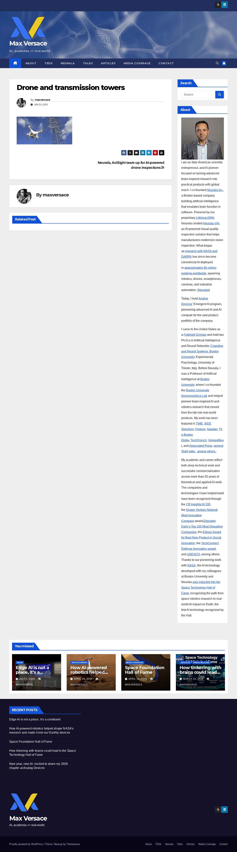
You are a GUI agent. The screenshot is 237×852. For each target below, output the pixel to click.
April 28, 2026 (83, 679)
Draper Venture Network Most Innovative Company (199, 515)
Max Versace (28, 43)
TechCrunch (199, 440)
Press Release (201, 663)
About (30, 63)
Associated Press (200, 445)
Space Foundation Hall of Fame (144, 670)
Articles (108, 63)
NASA (191, 565)
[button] (217, 63)
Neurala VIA (211, 223)
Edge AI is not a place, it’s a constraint (32, 672)
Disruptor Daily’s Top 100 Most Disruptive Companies (202, 526)
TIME (199, 423)
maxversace (42, 99)
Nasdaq (212, 429)
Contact (166, 63)
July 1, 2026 (27, 679)
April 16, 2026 (138, 679)
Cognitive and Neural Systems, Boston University (202, 351)
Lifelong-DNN (205, 217)
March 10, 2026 (193, 679)
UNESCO (193, 554)
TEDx (48, 63)
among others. (207, 451)
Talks (88, 63)
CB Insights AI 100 (198, 504)
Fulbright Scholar (195, 334)
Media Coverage (137, 63)
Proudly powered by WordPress (26, 844)
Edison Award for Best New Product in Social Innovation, (201, 537)
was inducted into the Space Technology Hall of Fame (200, 587)
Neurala (68, 63)
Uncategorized (79, 663)
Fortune (200, 429)
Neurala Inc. (215, 190)
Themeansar (73, 844)
